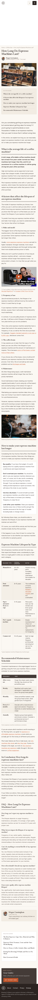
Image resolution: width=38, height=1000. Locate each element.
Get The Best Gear (11, 980)
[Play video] (19, 277)
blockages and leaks (19, 364)
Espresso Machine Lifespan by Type (15, 107)
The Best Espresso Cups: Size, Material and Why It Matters (19, 938)
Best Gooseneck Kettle (10, 957)
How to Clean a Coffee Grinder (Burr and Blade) (18, 948)
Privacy (22, 988)
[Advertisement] (19, 25)
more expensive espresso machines (18, 242)
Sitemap (28, 988)
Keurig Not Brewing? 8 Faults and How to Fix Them (18, 952)
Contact (15, 988)
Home (3, 47)
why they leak (22, 743)
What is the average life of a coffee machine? (17, 94)
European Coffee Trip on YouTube (24, 291)
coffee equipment (13, 750)
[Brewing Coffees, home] (3, 3)
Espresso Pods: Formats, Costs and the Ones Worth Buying (17, 943)
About (9, 988)
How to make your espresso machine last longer (18, 103)
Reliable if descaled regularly (28, 591)
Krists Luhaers (32, 439)
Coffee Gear (9, 47)
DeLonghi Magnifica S (7, 291)
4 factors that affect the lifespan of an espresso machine (18, 98)
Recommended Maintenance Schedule (15, 110)
